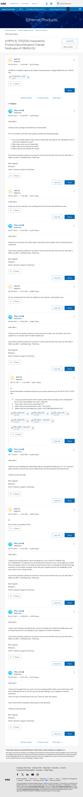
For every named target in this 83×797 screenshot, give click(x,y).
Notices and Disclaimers (65, 786)
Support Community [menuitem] (8, 9)
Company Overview (24, 768)
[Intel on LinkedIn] (27, 775)
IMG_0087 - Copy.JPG (42, 420)
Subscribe (70, 41)
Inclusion (39, 770)
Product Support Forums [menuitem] (57, 9)
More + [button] (35, 3)
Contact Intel (37, 768)
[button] (73, 60)
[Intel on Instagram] (37, 775)
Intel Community (10, 30)
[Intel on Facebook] (17, 775)
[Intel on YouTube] (32, 775)
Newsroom (47, 768)
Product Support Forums (25, 30)
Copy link (57, 182)
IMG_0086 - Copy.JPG (22, 427)
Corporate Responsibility (26, 770)
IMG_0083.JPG (59, 413)
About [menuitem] (21, 9)
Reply (70, 90)
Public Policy (48, 770)
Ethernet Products (41, 30)
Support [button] (25, 3)
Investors (55, 768)
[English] (51, 3)
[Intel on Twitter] (22, 775)
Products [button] (14, 3)
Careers (63, 768)
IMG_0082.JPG (39, 413)
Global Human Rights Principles (30, 789)
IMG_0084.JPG (19, 420)
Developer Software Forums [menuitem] (35, 9)
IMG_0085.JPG (19, 413)
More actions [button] (68, 47)
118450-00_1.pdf (18, 76)
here (63, 750)
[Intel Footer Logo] (7, 779)
